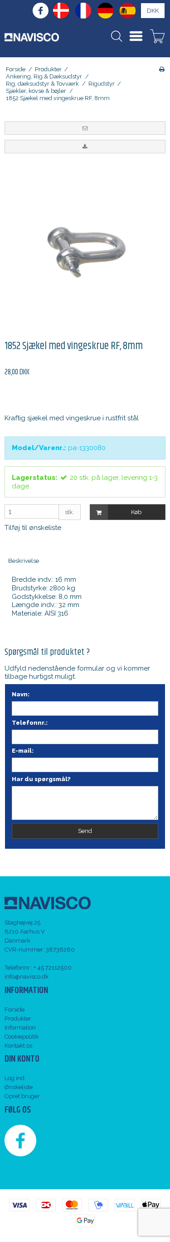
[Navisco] (32, 37)
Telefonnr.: (30, 722)
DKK (153, 10)
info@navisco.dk (27, 976)
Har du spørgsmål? (41, 779)
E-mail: (23, 750)
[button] (85, 128)
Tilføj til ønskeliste (33, 528)
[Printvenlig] (161, 69)
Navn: (20, 694)
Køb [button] (136, 512)
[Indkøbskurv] (157, 37)
